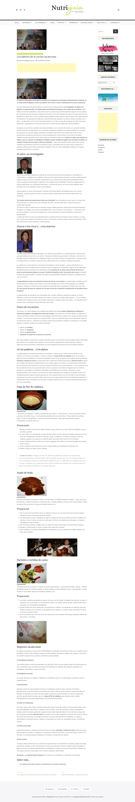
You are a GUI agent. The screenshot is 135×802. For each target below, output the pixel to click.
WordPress (67, 797)
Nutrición (26, 22)
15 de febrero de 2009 (43, 60)
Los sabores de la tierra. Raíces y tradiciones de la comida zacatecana (43, 764)
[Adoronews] (108, 44)
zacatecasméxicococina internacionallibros (30, 53)
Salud (52, 22)
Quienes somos (86, 22)
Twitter (100, 150)
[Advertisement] (46, 67)
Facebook (101, 145)
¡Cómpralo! (114, 22)
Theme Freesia (58, 797)
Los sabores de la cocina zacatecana (36, 56)
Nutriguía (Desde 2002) (38, 797)
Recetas (61, 22)
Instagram (101, 147)
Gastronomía (40, 22)
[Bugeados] (108, 56)
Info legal (101, 22)
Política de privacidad (97, 797)
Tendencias (73, 22)
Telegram (101, 152)
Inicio (17, 22)
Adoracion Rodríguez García (26, 60)
